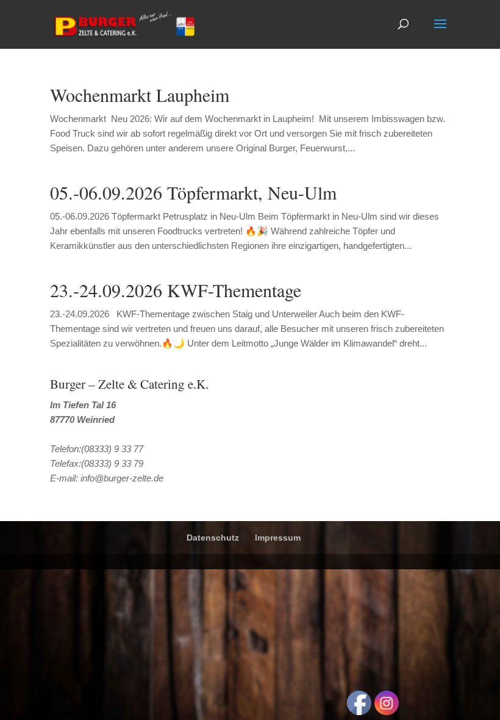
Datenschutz (213, 537)
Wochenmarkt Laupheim (139, 94)
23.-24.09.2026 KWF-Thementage (175, 290)
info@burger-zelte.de (121, 478)
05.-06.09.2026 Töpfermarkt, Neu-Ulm (193, 192)
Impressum (278, 537)
